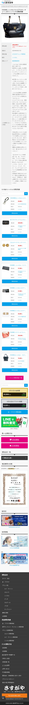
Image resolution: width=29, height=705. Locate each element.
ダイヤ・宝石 (5, 578)
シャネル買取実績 (9, 640)
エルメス (6, 592)
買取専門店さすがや (18, 703)
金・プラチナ (5, 582)
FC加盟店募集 (6, 672)
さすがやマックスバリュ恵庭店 (22, 226)
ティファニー (8, 609)
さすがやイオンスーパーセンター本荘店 (22, 339)
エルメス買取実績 (9, 633)
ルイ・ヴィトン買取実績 (11, 637)
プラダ (6, 606)
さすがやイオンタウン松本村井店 (22, 294)
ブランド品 (5, 585)
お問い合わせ (5, 668)
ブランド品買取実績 (7, 630)
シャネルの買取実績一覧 (14, 378)
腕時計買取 (5, 612)
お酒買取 (4, 616)
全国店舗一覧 (5, 662)
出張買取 (15, 446)
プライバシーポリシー (8, 679)
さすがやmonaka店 (22, 204)
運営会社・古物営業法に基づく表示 (11, 675)
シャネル (14, 57)
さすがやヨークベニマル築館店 (22, 272)
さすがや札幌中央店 (22, 316)
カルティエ (7, 602)
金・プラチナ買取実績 (8, 623)
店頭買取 (15, 440)
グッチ (6, 599)
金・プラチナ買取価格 (14, 412)
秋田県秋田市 (15, 61)
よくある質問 (5, 665)
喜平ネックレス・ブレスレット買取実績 (13, 626)
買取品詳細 (15, 213)
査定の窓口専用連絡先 (8, 682)
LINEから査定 (6, 658)
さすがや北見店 (21, 361)
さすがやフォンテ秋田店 (18, 54)
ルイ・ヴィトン (8, 588)
